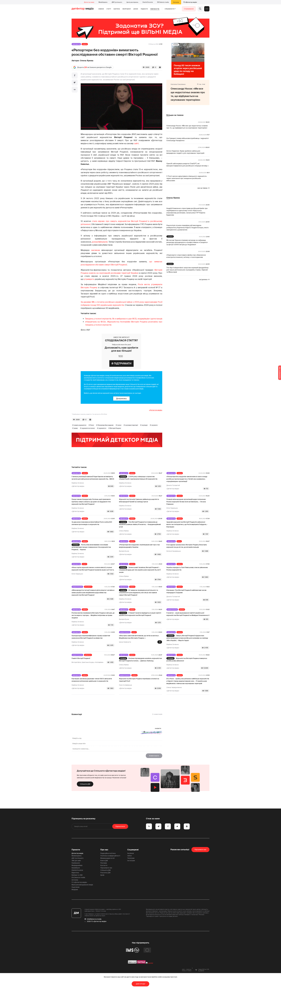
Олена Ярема (86, 60)
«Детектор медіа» (155, 410)
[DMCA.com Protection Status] (132, 963)
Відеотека (75, 873)
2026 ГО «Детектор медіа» (96, 921)
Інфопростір (154, 9)
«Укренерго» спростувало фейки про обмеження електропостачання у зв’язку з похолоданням (186, 256)
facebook (130, 853)
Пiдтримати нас (200, 850)
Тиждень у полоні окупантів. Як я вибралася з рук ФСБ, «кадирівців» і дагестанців (123, 318)
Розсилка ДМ (105, 873)
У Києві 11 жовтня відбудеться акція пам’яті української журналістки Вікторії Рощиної (140, 614)
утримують (89, 279)
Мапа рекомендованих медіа (82, 885)
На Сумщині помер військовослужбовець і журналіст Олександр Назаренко (187, 139)
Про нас (104, 849)
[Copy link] (75, 90)
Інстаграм (131, 861)
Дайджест (88, 655)
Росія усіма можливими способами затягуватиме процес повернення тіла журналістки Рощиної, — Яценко (91, 547)
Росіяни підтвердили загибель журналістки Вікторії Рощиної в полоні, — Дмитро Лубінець (140, 659)
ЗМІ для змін (76, 861)
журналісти (102, 428)
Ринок (135, 9)
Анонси (182, 609)
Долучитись (121, 398)
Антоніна (176, 2)
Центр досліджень (132, 2)
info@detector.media (94, 919)
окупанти (154, 425)
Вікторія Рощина (115, 428)
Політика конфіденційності (110, 856)
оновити (158, 728)
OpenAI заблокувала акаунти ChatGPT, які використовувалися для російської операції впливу (186, 164)
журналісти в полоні (88, 428)
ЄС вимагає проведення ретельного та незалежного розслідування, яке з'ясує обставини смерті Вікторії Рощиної (138, 592)
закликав (96, 250)
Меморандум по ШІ (107, 858)
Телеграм (130, 858)
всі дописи (203, 279)
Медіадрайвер (77, 865)
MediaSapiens (103, 2)
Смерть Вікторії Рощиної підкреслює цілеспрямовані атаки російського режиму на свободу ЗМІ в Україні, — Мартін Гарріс (187, 638)
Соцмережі (133, 849)
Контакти (103, 865)
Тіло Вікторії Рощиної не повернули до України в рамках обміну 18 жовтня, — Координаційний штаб (140, 524)
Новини (101, 9)
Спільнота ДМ (85, 784)
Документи (88, 587)
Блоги (179, 541)
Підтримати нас (106, 868)
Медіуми (75, 890)
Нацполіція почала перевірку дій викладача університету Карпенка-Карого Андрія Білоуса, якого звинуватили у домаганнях (187, 227)
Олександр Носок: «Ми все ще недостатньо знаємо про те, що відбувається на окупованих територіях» (187, 127)
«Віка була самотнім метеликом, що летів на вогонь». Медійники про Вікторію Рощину (139, 637)
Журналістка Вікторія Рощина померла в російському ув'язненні (186, 659)
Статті (108, 9)
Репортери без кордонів (105, 425)
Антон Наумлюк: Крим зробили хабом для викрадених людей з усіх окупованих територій (185, 152)
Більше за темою (174, 115)
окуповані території (131, 425)
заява (76, 428)
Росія (92, 425)
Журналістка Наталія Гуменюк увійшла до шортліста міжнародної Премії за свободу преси (139, 500)
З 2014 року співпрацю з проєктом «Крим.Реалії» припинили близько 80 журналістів (138, 478)
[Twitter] (75, 83)
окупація (144, 425)
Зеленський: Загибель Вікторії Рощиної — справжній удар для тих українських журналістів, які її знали (140, 569)
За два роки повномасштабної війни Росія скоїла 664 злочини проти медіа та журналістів (92, 523)
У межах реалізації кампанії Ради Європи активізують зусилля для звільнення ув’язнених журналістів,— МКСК (93, 478)
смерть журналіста (80, 425)
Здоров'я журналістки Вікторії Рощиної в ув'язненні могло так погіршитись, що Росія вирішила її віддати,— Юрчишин (187, 524)
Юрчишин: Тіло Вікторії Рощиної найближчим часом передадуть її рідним (186, 591)
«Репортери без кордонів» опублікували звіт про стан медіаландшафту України (139, 546)
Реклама (103, 863)
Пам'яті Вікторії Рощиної (81, 658)
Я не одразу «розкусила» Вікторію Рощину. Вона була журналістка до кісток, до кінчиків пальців (186, 546)
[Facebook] (75, 75)
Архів (102, 875)
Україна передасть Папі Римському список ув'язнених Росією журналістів (187, 568)
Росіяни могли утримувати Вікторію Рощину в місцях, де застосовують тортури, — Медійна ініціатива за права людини (93, 615)
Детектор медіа (89, 2)
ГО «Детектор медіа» (190, 2)
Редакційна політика (108, 853)
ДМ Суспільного (117, 2)
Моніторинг (126, 9)
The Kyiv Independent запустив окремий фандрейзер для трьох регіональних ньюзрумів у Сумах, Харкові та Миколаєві (187, 270)
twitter (129, 856)
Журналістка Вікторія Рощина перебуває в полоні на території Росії (139, 680)
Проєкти (76, 849)
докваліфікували (100, 242)
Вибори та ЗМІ (77, 875)
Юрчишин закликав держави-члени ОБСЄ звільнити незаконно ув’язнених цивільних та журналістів (92, 680)
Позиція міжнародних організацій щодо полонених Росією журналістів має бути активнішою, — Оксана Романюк (186, 501)
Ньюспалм (75, 887)
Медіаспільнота (77, 587)
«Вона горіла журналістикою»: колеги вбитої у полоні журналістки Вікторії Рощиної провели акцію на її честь (93, 568)
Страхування (189, 9)
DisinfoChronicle (148, 2)
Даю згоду (140, 984)
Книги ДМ (104, 861)
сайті (136, 143)
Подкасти (144, 9)
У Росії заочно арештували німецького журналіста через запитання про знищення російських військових (186, 178)
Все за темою (202, 188)
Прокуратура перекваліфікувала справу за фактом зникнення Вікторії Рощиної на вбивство (91, 637)
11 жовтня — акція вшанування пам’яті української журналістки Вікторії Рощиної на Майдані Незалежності (187, 614)
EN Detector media (163, 2)
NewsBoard (76, 868)
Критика (116, 9)
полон (119, 425)
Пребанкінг (76, 863)
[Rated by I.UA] (149, 963)
